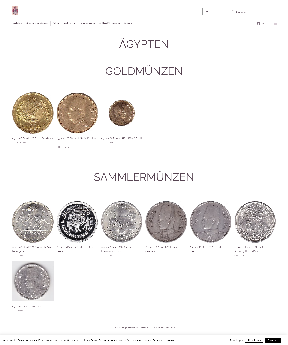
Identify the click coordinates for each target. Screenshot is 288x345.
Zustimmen (273, 340)
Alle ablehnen (254, 340)
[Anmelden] (258, 23)
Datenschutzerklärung (163, 340)
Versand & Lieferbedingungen (154, 327)
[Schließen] (284, 340)
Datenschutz (132, 327)
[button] (128, 23)
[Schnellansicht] (33, 113)
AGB (173, 327)
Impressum (119, 327)
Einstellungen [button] (236, 340)
